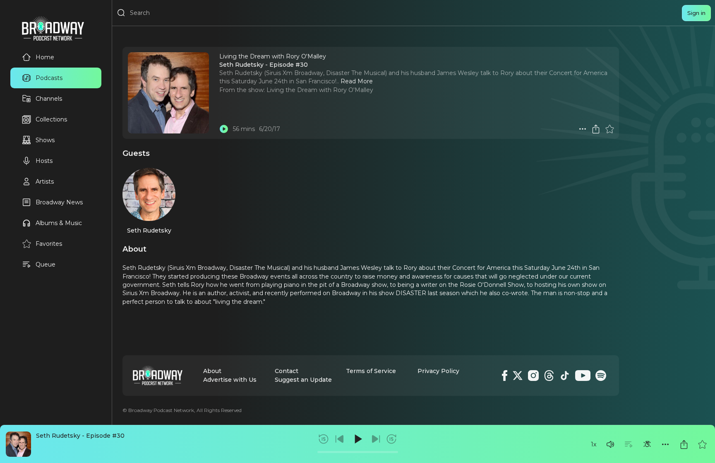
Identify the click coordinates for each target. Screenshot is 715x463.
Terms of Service (371, 371)
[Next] (375, 439)
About (212, 371)
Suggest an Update (303, 379)
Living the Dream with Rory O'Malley (319, 90)
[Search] (121, 12)
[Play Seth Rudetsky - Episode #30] (223, 128)
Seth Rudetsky (149, 230)
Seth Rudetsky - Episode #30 (80, 435)
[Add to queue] (628, 444)
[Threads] (549, 375)
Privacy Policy (438, 371)
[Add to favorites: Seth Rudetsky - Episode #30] (702, 444)
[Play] (357, 439)
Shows (45, 140)
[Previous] (340, 439)
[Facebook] (504, 375)
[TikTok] (564, 375)
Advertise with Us (230, 379)
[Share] (684, 444)
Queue (45, 264)
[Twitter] (517, 375)
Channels (49, 98)
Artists (45, 181)
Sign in (696, 13)
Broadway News (59, 202)
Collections (51, 119)
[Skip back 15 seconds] (323, 439)
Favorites (49, 243)
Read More (357, 81)
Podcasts (49, 78)
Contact (286, 371)
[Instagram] (533, 375)
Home (45, 57)
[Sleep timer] (647, 444)
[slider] (357, 452)
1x (593, 444)
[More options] (665, 444)
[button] (610, 444)
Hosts (44, 161)
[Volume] (610, 444)
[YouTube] (582, 375)
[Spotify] (600, 375)
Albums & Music (59, 223)
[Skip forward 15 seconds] (391, 439)
